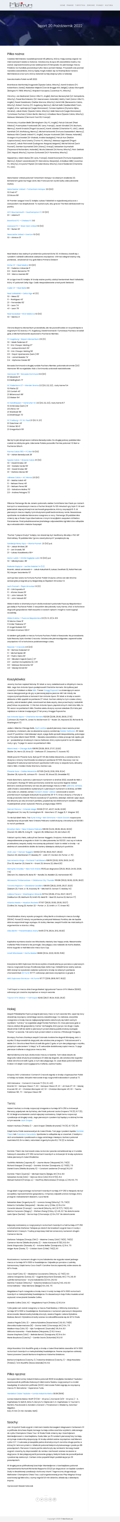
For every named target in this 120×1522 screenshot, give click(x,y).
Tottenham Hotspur (36, 189)
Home (62, 5)
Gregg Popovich (51, 690)
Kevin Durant (63, 817)
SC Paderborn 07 (15, 385)
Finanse (70, 5)
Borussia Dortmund (30, 374)
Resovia (10, 647)
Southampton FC (34, 212)
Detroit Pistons (14, 809)
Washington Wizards (32, 894)
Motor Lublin (13, 558)
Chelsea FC (26, 220)
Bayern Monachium (30, 339)
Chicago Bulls (26, 748)
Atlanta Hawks (14, 902)
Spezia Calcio (13, 460)
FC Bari (29, 451)
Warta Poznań (34, 543)
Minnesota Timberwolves (18, 880)
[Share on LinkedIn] (54, 1500)
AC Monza (27, 477)
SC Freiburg (12, 420)
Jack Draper (26, 1120)
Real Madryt (22, 265)
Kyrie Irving (36, 817)
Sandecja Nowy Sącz (16, 543)
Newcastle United (15, 234)
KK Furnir (26, 973)
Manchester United (16, 189)
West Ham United (29, 226)
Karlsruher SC (29, 403)
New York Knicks (33, 868)
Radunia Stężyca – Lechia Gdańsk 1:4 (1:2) (26, 566)
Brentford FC (13, 220)
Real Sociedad (13, 314)
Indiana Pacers (14, 894)
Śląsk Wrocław (27, 586)
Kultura (109, 5)
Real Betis (21, 288)
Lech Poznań (13, 586)
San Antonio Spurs (15, 716)
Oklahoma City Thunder (43, 880)
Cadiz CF (11, 288)
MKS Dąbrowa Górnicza (18, 978)
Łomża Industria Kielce (42, 1393)
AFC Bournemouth (15, 212)
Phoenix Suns (13, 771)
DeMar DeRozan (67, 731)
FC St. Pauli (25, 420)
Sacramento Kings (15, 860)
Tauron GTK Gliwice (16, 997)
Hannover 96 (13, 374)
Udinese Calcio (14, 477)
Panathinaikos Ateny (28, 930)
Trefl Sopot (32, 997)
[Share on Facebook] (37, 1500)
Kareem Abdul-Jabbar (45, 792)
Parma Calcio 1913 (15, 451)
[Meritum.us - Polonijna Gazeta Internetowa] (20, 5)
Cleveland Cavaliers (34, 885)
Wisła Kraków (13, 618)
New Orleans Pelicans (32, 829)
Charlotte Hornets (34, 716)
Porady (99, 5)
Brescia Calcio (28, 460)
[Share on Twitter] (42, 1500)
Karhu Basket (31, 953)
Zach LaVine (40, 728)
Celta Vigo (27, 293)
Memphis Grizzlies (15, 868)
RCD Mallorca (28, 314)
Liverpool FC (13, 226)
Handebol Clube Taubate (18, 1393)
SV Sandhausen (14, 403)
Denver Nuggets (25, 852)
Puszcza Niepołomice (31, 618)
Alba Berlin (12, 930)
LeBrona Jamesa (74, 785)
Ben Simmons (49, 817)
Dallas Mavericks (29, 771)
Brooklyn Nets (13, 829)
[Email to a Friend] (46, 1500)
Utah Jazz (11, 852)
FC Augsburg (13, 339)
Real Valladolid (14, 293)
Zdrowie (91, 5)
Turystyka (80, 5)
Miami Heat (12, 748)
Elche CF (11, 265)
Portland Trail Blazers (36, 860)
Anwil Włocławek (15, 953)
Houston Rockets (30, 902)
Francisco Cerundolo (26, 1134)
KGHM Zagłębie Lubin (30, 558)
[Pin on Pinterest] (50, 1500)
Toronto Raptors (15, 885)
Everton (29, 234)
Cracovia (20, 647)
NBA (34, 690)
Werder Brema (32, 385)
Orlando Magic (29, 809)
